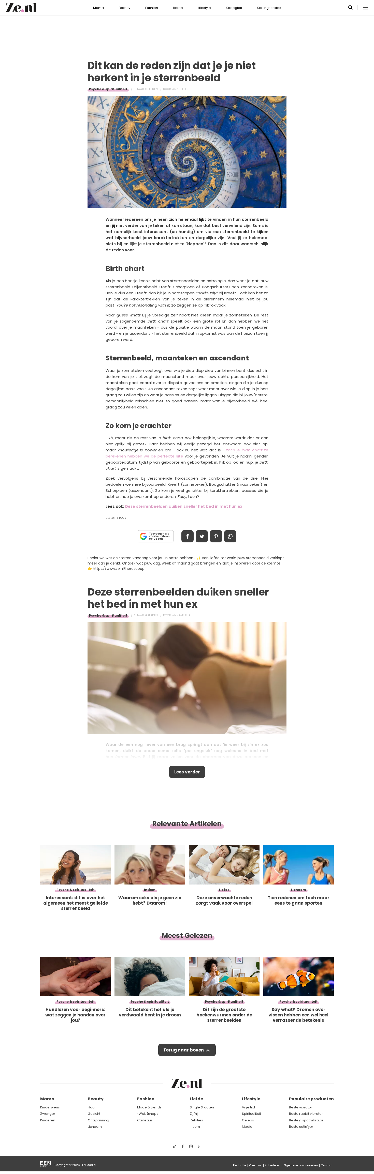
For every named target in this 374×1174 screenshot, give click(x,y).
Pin (216, 536)
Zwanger (47, 1113)
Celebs (248, 1120)
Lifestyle (204, 7)
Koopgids (234, 7)
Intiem (195, 1126)
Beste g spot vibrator (306, 1120)
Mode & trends (149, 1107)
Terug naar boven (183, 1050)
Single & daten (202, 1107)
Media (247, 1126)
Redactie (239, 1165)
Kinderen (47, 1120)
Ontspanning (98, 1120)
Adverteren (272, 1165)
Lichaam (95, 1126)
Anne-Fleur (181, 89)
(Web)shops (147, 1113)
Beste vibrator (300, 1107)
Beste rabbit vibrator (306, 1113)
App (230, 536)
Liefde (178, 7)
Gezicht (94, 1113)
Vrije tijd (248, 1107)
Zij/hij (194, 1113)
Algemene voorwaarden (300, 1165)
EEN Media (88, 1165)
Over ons (255, 1165)
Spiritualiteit (251, 1113)
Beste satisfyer (301, 1126)
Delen (187, 536)
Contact (327, 1165)
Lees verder (187, 772)
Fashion (151, 7)
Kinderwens (50, 1107)
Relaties (196, 1120)
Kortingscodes (269, 7)
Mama (98, 7)
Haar (92, 1107)
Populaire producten (311, 1099)
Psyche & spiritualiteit (108, 89)
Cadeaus (145, 1120)
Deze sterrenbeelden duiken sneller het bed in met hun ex (183, 506)
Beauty (124, 7)
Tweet (202, 536)
